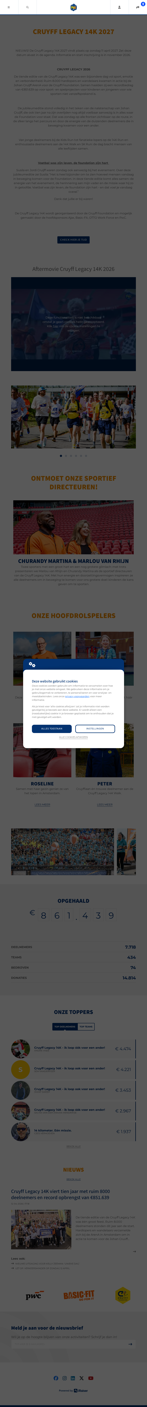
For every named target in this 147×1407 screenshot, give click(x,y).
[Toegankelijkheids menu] (143, 4)
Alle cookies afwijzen (73, 737)
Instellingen (95, 728)
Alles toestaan (51, 728)
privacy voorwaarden (77, 696)
